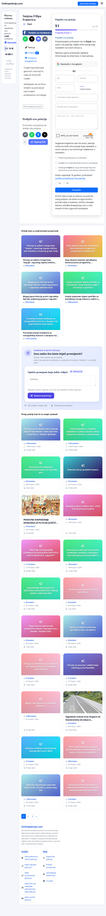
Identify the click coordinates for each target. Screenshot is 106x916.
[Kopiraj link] (45, 39)
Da (60, 183)
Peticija (31, 47)
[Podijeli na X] (32, 39)
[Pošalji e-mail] (38, 39)
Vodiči (24, 851)
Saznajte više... (15, 42)
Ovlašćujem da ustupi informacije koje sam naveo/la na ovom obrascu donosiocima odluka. (77, 168)
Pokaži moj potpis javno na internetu (72, 158)
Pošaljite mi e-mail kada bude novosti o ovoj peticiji (77, 163)
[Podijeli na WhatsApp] (25, 39)
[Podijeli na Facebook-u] (38, 134)
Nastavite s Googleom (71, 64)
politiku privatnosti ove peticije (70, 178)
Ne (67, 183)
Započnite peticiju (88, 4)
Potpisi (32, 52)
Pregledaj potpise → (63, 33)
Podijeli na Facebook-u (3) (41, 32)
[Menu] (101, 3)
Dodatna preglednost (31, 60)
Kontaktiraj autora (34, 106)
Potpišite (76, 190)
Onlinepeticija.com (12, 3)
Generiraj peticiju (42, 395)
